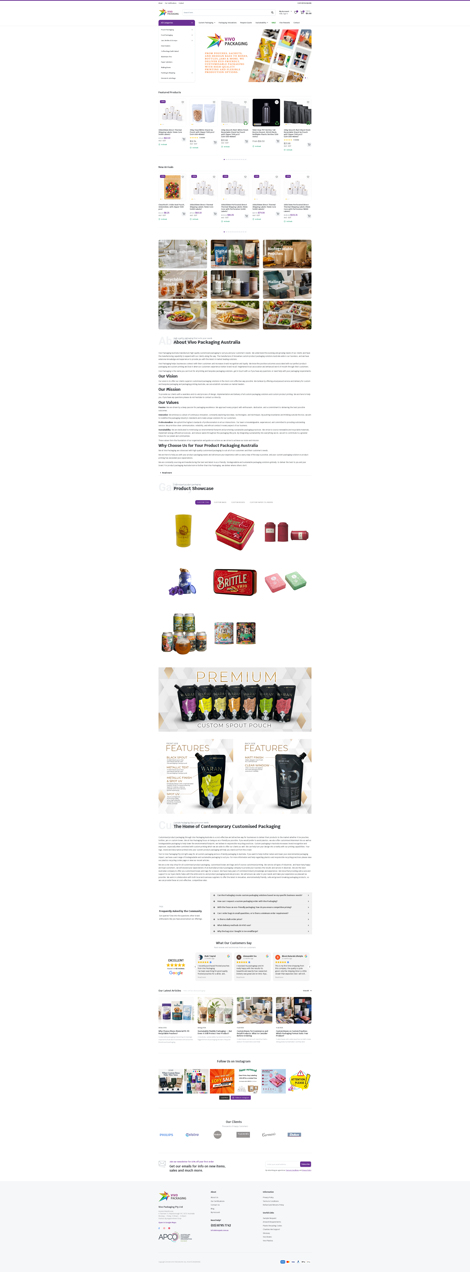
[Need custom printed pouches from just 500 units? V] (196, 1081)
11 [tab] (243, 159)
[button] (183, 102)
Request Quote (246, 23)
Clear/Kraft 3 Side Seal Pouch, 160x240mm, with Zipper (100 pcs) (172, 207)
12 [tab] (245, 159)
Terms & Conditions (292, 1170)
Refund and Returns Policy (273, 1205)
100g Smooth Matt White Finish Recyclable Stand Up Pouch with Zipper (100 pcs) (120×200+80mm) (234, 133)
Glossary (266, 1233)
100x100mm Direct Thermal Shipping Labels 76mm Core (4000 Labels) (170, 132)
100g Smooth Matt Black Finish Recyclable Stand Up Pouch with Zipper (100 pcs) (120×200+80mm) (297, 133)
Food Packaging (167, 35)
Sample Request (269, 1218)
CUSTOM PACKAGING (304, 3)
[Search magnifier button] (272, 12)
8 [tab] (237, 159)
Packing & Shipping (168, 73)
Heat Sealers (165, 46)
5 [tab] (232, 159)
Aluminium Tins (166, 57)
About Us (214, 1197)
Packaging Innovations (228, 23)
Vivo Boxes (267, 1237)
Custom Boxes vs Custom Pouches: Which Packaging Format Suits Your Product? (292, 1033)
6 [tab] (234, 159)
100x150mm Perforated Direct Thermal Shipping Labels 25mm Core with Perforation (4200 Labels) (234, 208)
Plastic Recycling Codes (272, 1226)
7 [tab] (235, 159)
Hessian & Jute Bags (168, 78)
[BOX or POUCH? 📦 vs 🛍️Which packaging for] (171, 1081)
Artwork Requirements (272, 1222)
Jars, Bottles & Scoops (169, 40)
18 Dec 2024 (162, 1028)
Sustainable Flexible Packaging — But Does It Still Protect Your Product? (215, 1032)
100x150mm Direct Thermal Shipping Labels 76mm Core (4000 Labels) (264, 207)
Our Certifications (170, 3)
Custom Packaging (206, 23)
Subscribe (305, 1164)
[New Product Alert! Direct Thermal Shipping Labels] (248, 1081)
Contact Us (215, 1205)
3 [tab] (228, 159)
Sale (274, 23)
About (160, 3)
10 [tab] (241, 159)
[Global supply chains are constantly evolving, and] (299, 1081)
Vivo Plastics (268, 1241)
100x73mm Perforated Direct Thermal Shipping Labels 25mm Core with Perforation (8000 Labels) (297, 208)
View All (306, 991)
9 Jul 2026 (240, 1028)
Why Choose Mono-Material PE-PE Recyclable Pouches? (174, 1032)
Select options (278, 141)
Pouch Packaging (167, 30)
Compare (184, 107)
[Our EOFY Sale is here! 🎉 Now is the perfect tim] (222, 1081)
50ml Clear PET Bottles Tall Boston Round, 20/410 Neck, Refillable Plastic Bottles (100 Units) (265, 133)
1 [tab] (305, 77)
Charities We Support (271, 1229)
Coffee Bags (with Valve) (170, 51)
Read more (167, 473)
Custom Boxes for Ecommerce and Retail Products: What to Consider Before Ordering (252, 1033)
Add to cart (184, 139)
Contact (181, 3)
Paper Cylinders (166, 62)
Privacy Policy (306, 1170)
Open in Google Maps (167, 1222)
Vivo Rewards (284, 23)
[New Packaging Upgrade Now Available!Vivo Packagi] (273, 1081)
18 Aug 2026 (202, 1028)
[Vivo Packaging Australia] (169, 12)
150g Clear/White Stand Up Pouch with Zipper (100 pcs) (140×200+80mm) (202, 132)
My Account (215, 1212)
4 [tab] (230, 159)
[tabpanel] (254, 55)
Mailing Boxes (166, 67)
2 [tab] (307, 77)
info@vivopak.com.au (220, 1230)
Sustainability (261, 23)
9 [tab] (239, 159)
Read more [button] (240, 977)
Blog (212, 1209)
